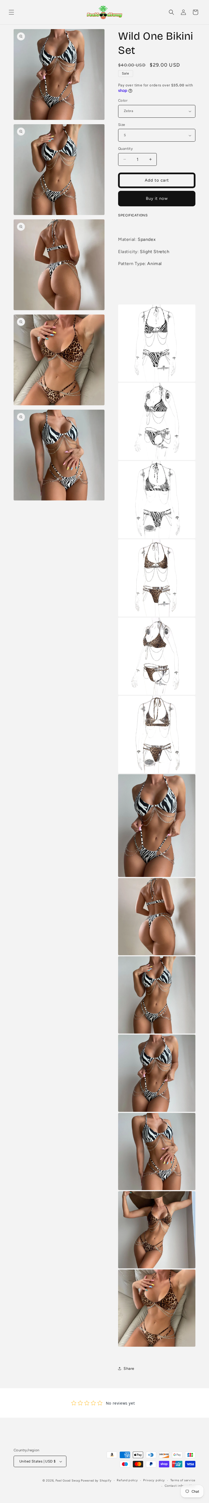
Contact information (180, 1486)
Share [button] (129, 1368)
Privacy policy (154, 1480)
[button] (11, 12)
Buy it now (157, 198)
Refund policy (127, 1480)
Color (122, 100)
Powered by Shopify (96, 1480)
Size (121, 125)
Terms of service (182, 1480)
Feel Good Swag (68, 1480)
